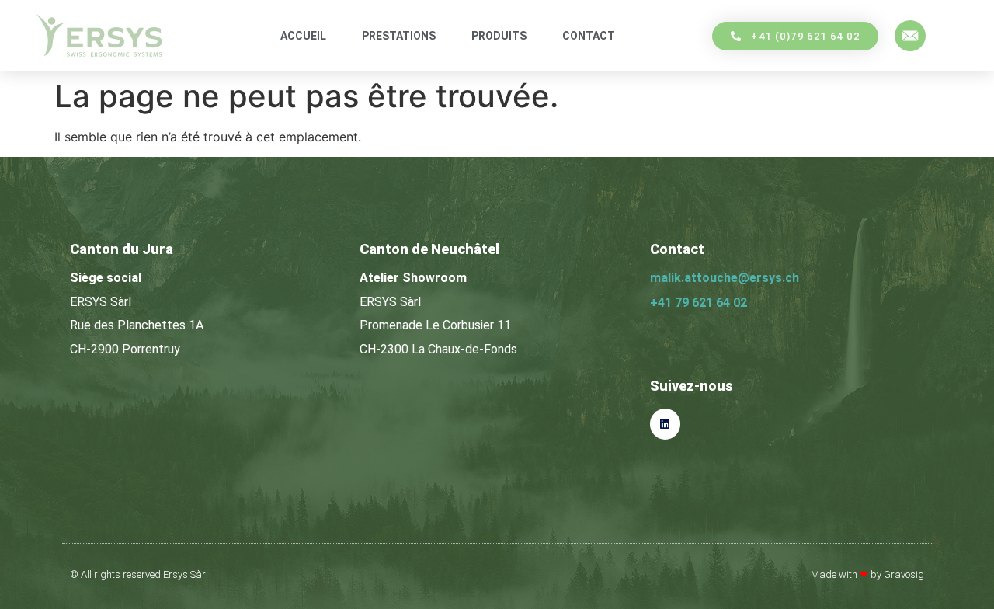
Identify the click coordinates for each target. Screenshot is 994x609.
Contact (588, 36)
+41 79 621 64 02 (698, 302)
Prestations (399, 36)
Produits (499, 36)
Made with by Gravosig (867, 574)
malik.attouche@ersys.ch (724, 277)
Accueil (303, 36)
